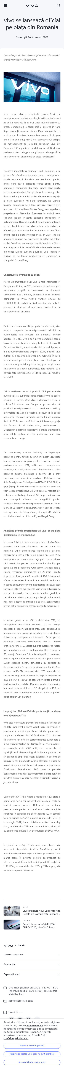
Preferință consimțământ (32, 1046)
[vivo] (9, 945)
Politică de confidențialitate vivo (25, 1037)
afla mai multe (34, 1026)
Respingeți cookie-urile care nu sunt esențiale (32, 1054)
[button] (5, 5)
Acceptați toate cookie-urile (32, 1062)
